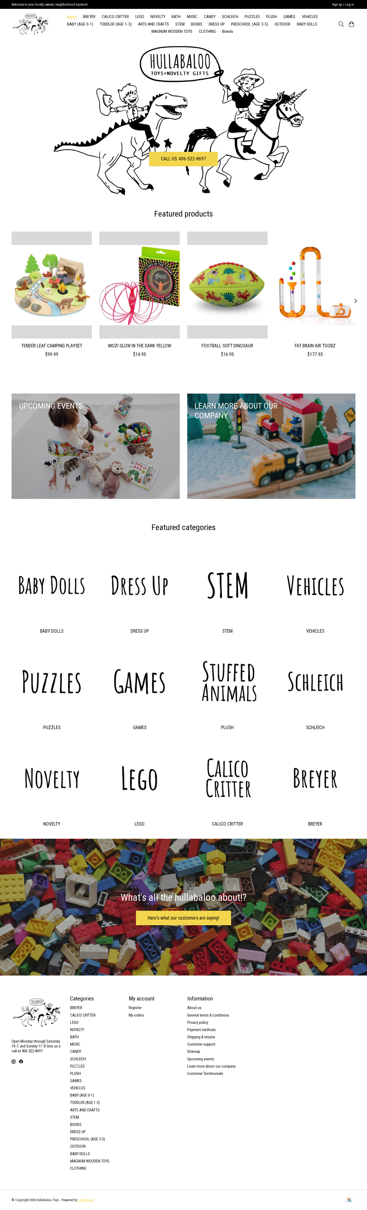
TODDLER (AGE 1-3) (116, 24)
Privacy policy (197, 1022)
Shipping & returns (201, 1037)
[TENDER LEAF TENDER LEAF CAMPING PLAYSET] (52, 285)
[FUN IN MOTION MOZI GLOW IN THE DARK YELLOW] (139, 285)
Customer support (201, 1044)
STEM (180, 24)
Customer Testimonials (205, 1073)
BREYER (89, 16)
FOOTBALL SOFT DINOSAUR (227, 345)
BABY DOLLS (307, 24)
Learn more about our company (211, 1066)
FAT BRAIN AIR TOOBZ (315, 345)
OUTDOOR (282, 24)
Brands (227, 31)
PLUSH (271, 16)
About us (194, 1007)
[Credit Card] (349, 1200)
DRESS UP (217, 24)
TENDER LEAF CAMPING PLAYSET (51, 345)
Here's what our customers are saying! (183, 918)
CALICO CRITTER (115, 16)
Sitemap (193, 1051)
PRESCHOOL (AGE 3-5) (249, 24)
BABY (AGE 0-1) (80, 24)
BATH (176, 16)
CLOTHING (207, 31)
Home (72, 16)
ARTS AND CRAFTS (153, 24)
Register (135, 1007)
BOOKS (196, 24)
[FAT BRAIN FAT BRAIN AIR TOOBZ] (315, 285)
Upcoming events (200, 1059)
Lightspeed (85, 1200)
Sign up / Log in (343, 4)
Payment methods (201, 1029)
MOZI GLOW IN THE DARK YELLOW (139, 345)
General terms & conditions (208, 1015)
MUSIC (192, 16)
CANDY (209, 16)
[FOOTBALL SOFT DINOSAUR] (227, 285)
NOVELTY (157, 16)
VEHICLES (310, 16)
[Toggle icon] (341, 24)
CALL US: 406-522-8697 (183, 158)
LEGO (139, 16)
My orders (136, 1015)
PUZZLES (252, 16)
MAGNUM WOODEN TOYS (172, 31)
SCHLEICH (230, 16)
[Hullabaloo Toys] (31, 24)
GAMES (289, 16)
